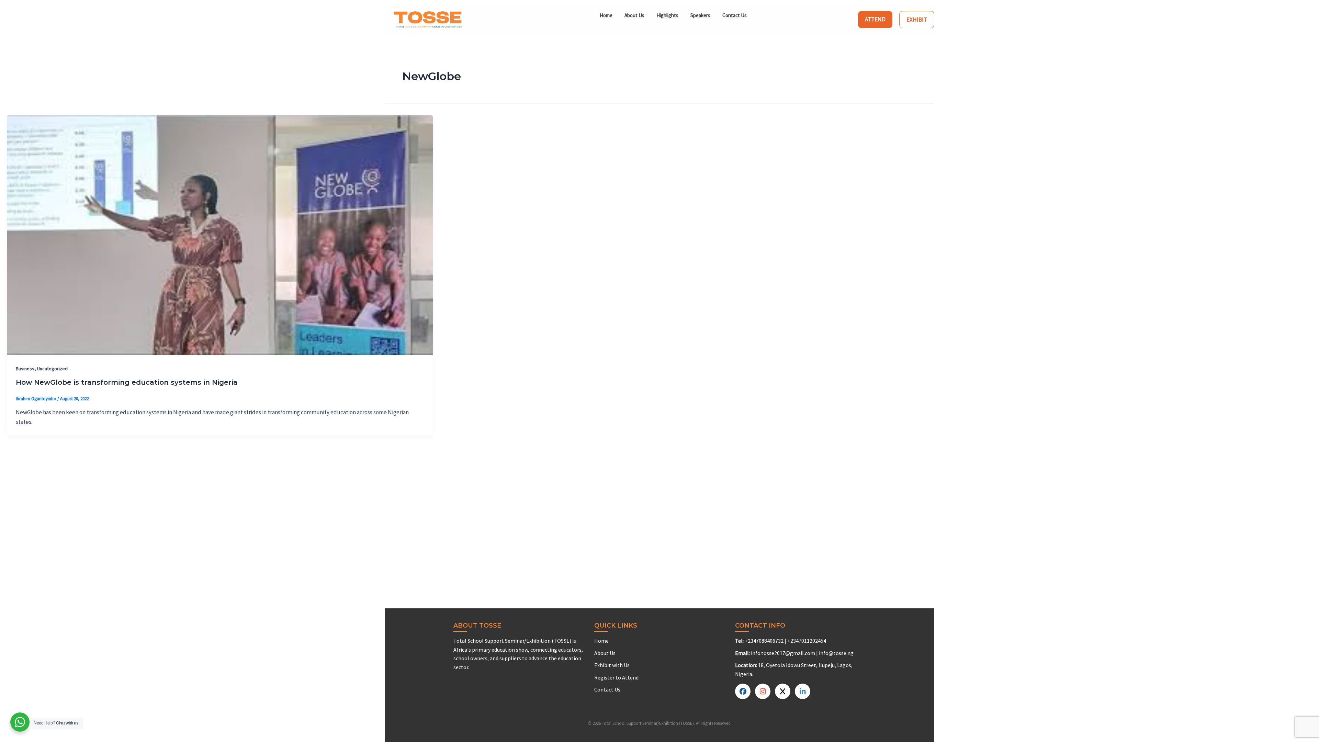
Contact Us (734, 15)
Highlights (667, 15)
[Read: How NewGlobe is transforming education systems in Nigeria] (220, 234)
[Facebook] (743, 691)
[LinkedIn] (782, 691)
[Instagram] (802, 691)
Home (606, 15)
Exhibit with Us (612, 665)
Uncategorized (52, 369)
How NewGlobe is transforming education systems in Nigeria (127, 382)
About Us (634, 15)
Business (25, 369)
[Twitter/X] (762, 691)
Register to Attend (616, 677)
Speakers (700, 15)
